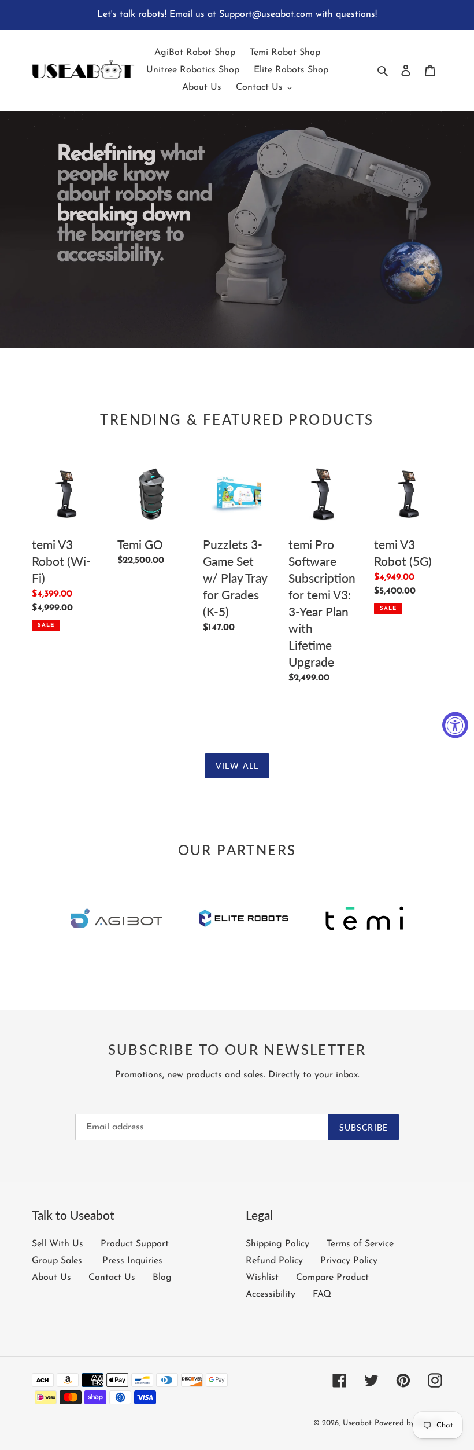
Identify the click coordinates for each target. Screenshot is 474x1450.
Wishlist (262, 1277)
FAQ (322, 1294)
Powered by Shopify (408, 1423)
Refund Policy (274, 1260)
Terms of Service (360, 1244)
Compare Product (332, 1277)
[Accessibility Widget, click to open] (455, 725)
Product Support (135, 1244)
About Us (51, 1277)
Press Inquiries (132, 1260)
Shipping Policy (277, 1244)
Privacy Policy (348, 1260)
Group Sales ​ (58, 1260)
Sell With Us (57, 1244)
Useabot (357, 1423)
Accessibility (270, 1294)
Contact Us (111, 1277)
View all (237, 766)
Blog (162, 1277)
